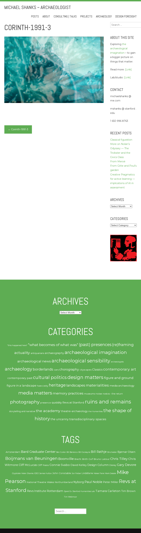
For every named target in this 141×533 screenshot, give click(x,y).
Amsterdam (13, 452)
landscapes (75, 385)
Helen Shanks (27, 473)
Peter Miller (110, 482)
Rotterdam (55, 491)
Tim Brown (128, 491)
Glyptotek (16, 473)
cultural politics (50, 377)
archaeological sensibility (81, 361)
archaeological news (34, 361)
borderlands (43, 369)
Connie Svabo (60, 465)
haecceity (42, 385)
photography (25, 402)
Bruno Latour (102, 459)
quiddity (57, 402)
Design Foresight (126, 16)
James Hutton (45, 473)
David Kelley (78, 465)
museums (89, 393)
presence (45, 402)
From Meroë (117, 161)
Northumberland (64, 482)
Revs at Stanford (73, 402)
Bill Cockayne (84, 452)
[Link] (128, 69)
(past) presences (95, 344)
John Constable (61, 473)
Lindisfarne (87, 473)
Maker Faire (99, 473)
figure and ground (118, 378)
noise (99, 393)
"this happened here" (17, 345)
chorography (69, 369)
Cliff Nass (43, 465)
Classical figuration (121, 139)
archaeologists (117, 362)
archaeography (54, 353)
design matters (85, 377)
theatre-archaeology (74, 411)
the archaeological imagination (118, 48)
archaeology (18, 369)
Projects (86, 16)
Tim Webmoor (70, 497)
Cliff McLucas (28, 465)
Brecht (77, 459)
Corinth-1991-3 (18, 129)
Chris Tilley (119, 459)
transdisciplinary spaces (87, 419)
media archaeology (122, 385)
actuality (22, 352)
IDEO (36, 473)
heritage (57, 385)
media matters (35, 393)
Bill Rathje (99, 451)
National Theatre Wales (40, 482)
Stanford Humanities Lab (83, 491)
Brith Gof (87, 459)
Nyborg (78, 482)
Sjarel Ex (68, 491)
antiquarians (37, 353)
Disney (112, 465)
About (46, 16)
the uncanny (60, 419)
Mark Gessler (110, 473)
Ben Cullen (61, 452)
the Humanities (95, 411)
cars (56, 369)
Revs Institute (36, 491)
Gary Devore (126, 465)
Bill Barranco (72, 452)
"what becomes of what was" (53, 345)
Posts (35, 16)
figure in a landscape (21, 385)
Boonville (66, 459)
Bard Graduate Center (38, 452)
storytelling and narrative (22, 411)
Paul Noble (93, 482)
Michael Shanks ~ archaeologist (37, 7)
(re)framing (123, 344)
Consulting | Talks (65, 16)
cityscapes (85, 369)
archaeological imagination (96, 352)
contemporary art (119, 369)
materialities (97, 385)
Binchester (112, 452)
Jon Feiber (76, 473)
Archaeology (104, 16)
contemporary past (19, 378)
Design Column (98, 465)
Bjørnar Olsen (126, 451)
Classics (97, 369)
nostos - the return (113, 393)
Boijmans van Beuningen (31, 458)
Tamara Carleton (108, 491)
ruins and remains (108, 402)
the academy (48, 410)
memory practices (68, 393)
